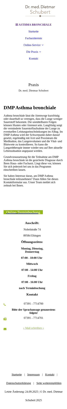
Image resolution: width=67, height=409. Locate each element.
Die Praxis (32, 51)
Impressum (33, 374)
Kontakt (33, 58)
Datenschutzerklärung (18, 383)
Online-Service (32, 45)
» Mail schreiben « (33, 328)
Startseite (33, 31)
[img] (33, 11)
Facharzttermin (33, 38)
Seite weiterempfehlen (48, 383)
